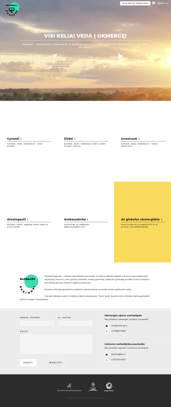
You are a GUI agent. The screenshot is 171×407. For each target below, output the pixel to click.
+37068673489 (118, 331)
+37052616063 (118, 359)
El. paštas (64, 317)
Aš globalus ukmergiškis (135, 3)
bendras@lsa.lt (118, 354)
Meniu (161, 3)
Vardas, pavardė (30, 317)
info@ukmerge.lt (119, 325)
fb (153, 3)
